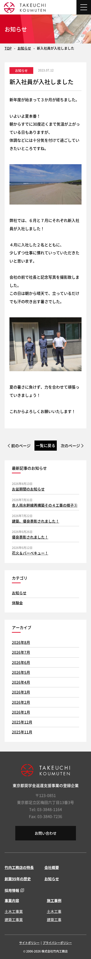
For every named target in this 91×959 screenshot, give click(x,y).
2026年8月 (21, 642)
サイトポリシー (29, 943)
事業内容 (12, 900)
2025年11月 (22, 731)
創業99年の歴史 (18, 878)
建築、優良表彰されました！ (35, 521)
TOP (8, 48)
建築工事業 (14, 919)
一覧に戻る (45, 445)
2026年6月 (21, 662)
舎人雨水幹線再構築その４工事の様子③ (44, 505)
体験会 (17, 602)
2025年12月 (22, 722)
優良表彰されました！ (30, 537)
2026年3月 (21, 692)
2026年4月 (21, 682)
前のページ (21, 445)
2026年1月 (21, 712)
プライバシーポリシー (57, 943)
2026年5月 (21, 672)
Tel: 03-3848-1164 (45, 809)
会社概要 (51, 867)
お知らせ (24, 48)
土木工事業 (14, 911)
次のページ (70, 445)
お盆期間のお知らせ (28, 488)
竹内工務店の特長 (19, 867)
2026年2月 (21, 702)
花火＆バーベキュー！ (30, 552)
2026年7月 (21, 652)
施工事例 (54, 900)
